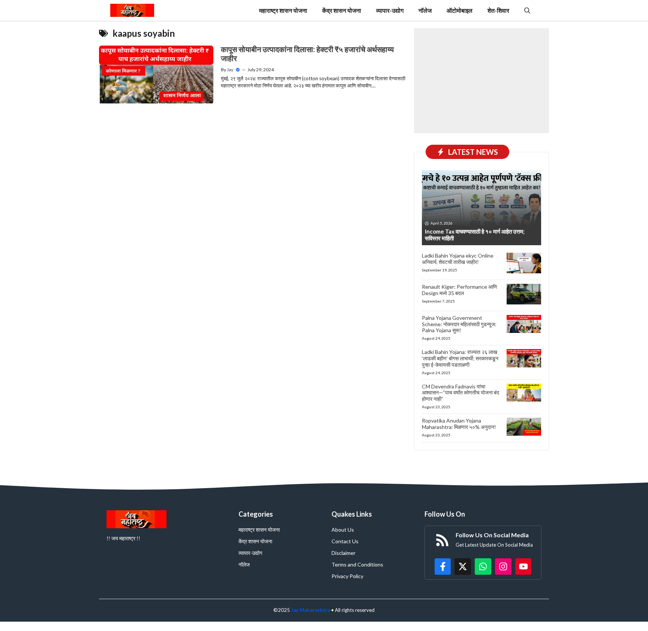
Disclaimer (344, 553)
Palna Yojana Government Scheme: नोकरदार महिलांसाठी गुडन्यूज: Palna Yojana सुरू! (459, 324)
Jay (230, 69)
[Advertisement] (481, 80)
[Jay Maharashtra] (132, 10)
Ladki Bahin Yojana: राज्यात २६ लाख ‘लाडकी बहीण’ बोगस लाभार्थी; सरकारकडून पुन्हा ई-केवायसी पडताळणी (460, 358)
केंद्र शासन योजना (341, 10)
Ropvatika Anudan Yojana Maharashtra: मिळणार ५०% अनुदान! (459, 423)
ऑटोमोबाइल (459, 10)
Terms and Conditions (357, 564)
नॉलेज (425, 10)
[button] (527, 10)
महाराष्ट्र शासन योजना (283, 10)
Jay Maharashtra (310, 610)
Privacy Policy (347, 576)
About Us (343, 529)
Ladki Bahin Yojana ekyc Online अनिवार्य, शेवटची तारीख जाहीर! (458, 258)
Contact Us (345, 541)
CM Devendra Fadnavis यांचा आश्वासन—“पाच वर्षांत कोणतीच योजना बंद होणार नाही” (460, 392)
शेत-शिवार (498, 10)
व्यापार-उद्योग (390, 10)
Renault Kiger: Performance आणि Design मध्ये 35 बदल (459, 289)
